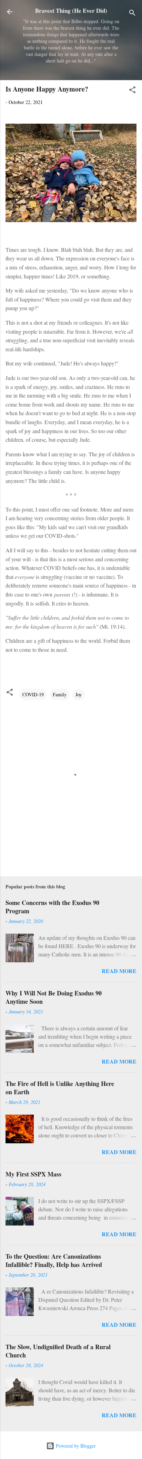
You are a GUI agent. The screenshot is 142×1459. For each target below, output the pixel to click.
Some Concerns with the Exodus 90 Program (52, 906)
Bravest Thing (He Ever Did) (71, 10)
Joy (78, 694)
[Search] (132, 14)
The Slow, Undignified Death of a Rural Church (58, 1351)
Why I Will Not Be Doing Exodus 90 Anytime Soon (54, 997)
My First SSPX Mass (33, 1174)
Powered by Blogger (75, 1445)
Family (60, 694)
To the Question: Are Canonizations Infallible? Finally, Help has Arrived (54, 1260)
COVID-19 (33, 694)
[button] (132, 91)
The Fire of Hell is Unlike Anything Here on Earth (60, 1087)
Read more (119, 971)
